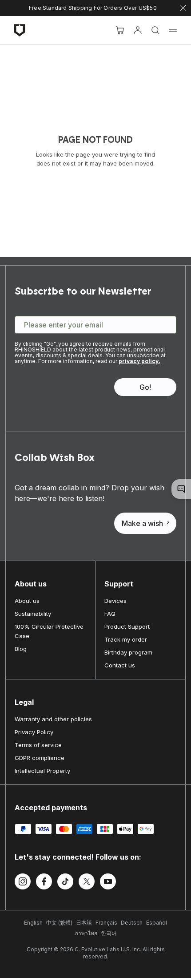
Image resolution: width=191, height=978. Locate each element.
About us (27, 600)
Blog (21, 648)
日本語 (84, 922)
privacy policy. (139, 361)
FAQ (109, 613)
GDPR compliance (39, 757)
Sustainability (33, 613)
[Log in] (138, 30)
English (33, 922)
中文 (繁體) (59, 922)
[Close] (183, 8)
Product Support (127, 626)
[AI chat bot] (181, 489)
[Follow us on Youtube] (108, 882)
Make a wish (142, 523)
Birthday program (128, 652)
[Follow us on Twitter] (87, 882)
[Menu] (173, 30)
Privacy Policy (34, 732)
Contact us (119, 665)
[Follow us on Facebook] (44, 882)
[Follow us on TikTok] (65, 882)
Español (156, 922)
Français (106, 922)
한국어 (109, 933)
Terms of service (38, 744)
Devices (115, 600)
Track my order (125, 639)
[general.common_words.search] (155, 30)
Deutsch (132, 922)
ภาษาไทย (86, 933)
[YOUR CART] (120, 30)
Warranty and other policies (53, 719)
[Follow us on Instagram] (23, 882)
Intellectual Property (42, 770)
